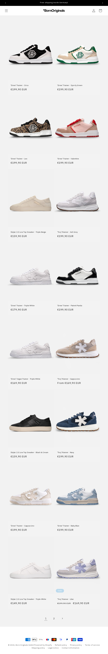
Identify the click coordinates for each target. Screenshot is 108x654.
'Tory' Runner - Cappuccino (68, 379)
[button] (6, 10)
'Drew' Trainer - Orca (19, 85)
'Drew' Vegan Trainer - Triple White (25, 379)
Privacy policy (76, 645)
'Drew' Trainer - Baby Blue (68, 526)
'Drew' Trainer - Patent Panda (69, 306)
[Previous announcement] (5, 3)
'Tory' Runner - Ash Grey (67, 232)
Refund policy (61, 645)
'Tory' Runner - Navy (65, 452)
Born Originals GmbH (25, 645)
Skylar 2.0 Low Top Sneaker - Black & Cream (29, 452)
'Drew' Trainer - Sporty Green (69, 85)
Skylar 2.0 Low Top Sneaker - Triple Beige (28, 232)
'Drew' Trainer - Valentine (68, 159)
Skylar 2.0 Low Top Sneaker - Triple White (28, 599)
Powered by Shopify (43, 645)
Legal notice (53, 648)
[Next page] (62, 618)
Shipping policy (38, 648)
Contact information (70, 648)
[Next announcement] (102, 3)
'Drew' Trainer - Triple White (23, 306)
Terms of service (92, 645)
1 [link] (46, 618)
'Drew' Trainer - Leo (19, 159)
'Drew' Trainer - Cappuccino (22, 526)
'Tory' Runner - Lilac (65, 599)
